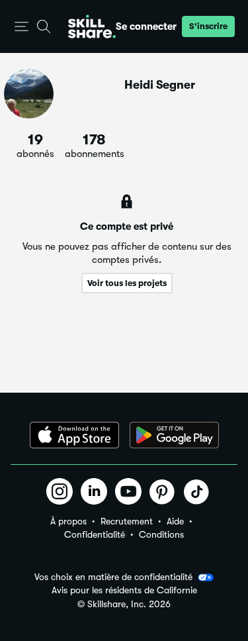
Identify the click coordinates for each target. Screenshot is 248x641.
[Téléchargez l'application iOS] (74, 435)
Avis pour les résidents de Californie (124, 590)
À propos (68, 521)
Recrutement (127, 521)
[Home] (92, 26)
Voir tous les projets (127, 283)
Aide (175, 521)
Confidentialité (94, 534)
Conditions (161, 534)
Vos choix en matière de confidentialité (113, 576)
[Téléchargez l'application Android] (174, 435)
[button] (21, 27)
